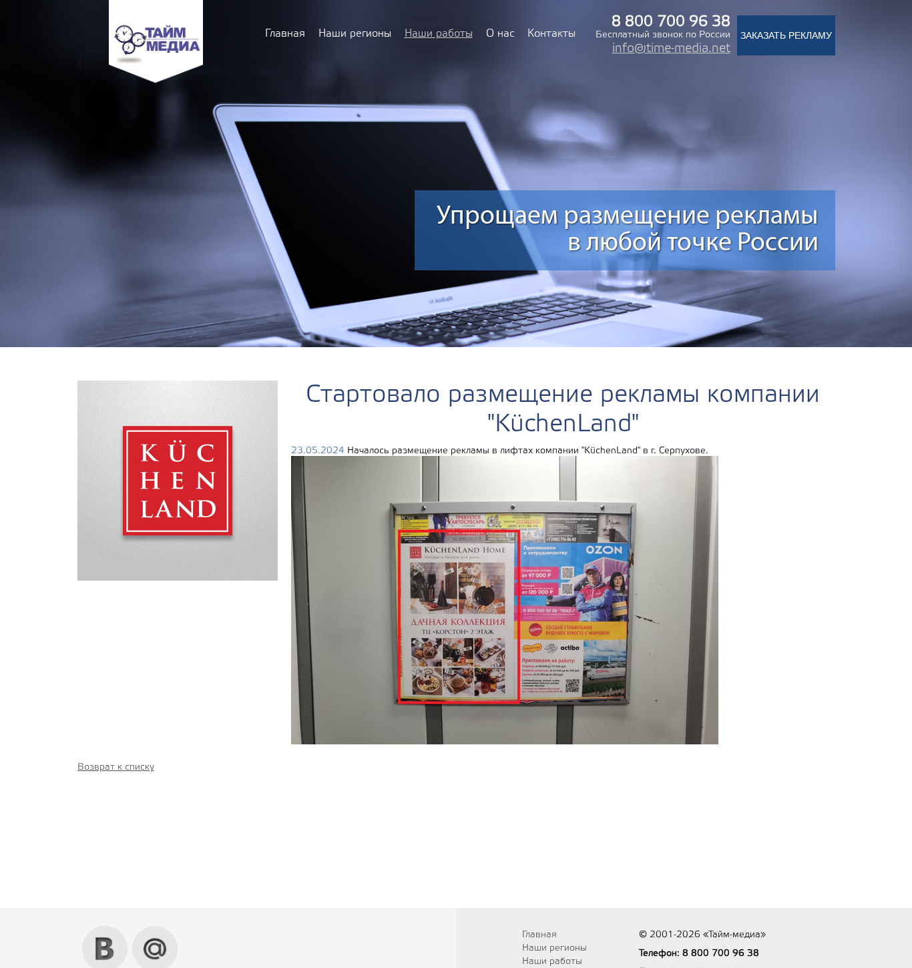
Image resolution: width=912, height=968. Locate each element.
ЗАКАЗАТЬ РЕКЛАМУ (786, 35)
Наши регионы (354, 34)
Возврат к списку (115, 767)
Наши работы (439, 34)
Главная (285, 34)
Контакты (551, 34)
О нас (500, 34)
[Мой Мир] (155, 930)
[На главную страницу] (156, 81)
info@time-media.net (671, 49)
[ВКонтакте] (105, 930)
